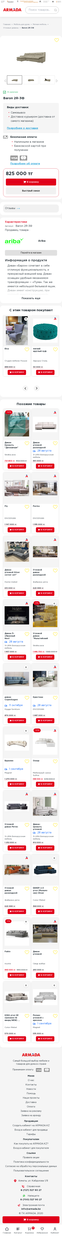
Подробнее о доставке (22, 128)
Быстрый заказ (31, 191)
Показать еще (31, 298)
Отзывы (10, 208)
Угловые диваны (11, 28)
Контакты (31, 1085)
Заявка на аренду (31, 1115)
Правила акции (31, 1158)
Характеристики (16, 222)
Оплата (31, 1107)
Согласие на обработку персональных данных (31, 1166)
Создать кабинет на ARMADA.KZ (31, 1126)
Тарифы (31, 1134)
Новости (31, 1089)
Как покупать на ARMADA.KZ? (31, 1144)
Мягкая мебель (39, 24)
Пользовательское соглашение (31, 1171)
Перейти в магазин (31, 253)
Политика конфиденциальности (31, 1162)
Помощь (31, 1093)
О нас (31, 1080)
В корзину (33, 182)
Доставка (31, 1102)
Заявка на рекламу (31, 1111)
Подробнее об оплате (25, 164)
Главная (6, 24)
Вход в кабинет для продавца (31, 1130)
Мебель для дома (22, 24)
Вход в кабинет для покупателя (31, 1148)
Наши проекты (31, 1098)
